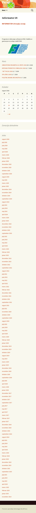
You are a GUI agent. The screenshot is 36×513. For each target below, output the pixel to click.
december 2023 (6, 224)
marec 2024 (5, 218)
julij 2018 (4, 381)
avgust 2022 (5, 271)
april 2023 (5, 246)
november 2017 (6, 396)
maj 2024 (4, 211)
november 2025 (6, 167)
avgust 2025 (5, 177)
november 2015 (6, 465)
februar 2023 (6, 252)
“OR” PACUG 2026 (7, 71)
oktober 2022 (6, 265)
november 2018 (6, 371)
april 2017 (5, 412)
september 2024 (7, 199)
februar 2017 (6, 418)
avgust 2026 (5, 139)
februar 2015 (6, 490)
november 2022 (6, 261)
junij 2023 (4, 239)
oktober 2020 (6, 315)
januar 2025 (5, 186)
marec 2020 (5, 337)
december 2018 (6, 368)
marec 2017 (5, 415)
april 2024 (5, 214)
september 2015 (7, 472)
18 (9, 105)
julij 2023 (4, 236)
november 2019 (6, 349)
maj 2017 (4, 409)
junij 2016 (4, 443)
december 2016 (6, 424)
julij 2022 (4, 274)
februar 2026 (6, 158)
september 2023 (7, 233)
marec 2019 (5, 362)
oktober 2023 (6, 230)
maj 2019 (4, 359)
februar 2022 (6, 290)
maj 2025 (4, 180)
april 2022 (5, 283)
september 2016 (7, 434)
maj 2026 (4, 149)
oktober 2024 (6, 196)
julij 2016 (4, 440)
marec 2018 (5, 387)
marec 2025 (5, 183)
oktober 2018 (6, 374)
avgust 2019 (5, 356)
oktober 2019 (6, 352)
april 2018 (5, 384)
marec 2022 (5, 287)
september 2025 (7, 174)
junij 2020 (4, 327)
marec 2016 (5, 453)
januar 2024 (5, 221)
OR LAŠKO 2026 (6, 74)
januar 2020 (5, 343)
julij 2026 (4, 142)
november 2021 (6, 296)
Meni (3, 10)
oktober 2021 (6, 299)
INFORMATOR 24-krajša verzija (13, 24)
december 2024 (6, 189)
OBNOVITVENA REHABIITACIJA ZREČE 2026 (14, 65)
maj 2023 (4, 243)
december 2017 (6, 393)
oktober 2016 (6, 431)
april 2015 (5, 484)
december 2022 (6, 258)
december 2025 (6, 164)
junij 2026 (4, 145)
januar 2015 (5, 493)
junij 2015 (4, 478)
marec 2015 (5, 487)
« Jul (9, 114)
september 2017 (7, 403)
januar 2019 (5, 365)
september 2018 (7, 377)
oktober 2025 (6, 170)
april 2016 (5, 450)
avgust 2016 (5, 437)
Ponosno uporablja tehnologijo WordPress (14, 509)
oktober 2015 (6, 468)
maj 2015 (4, 481)
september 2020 (7, 318)
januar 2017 (5, 421)
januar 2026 (5, 161)
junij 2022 (4, 277)
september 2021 (7, 302)
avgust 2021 (5, 305)
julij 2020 (4, 324)
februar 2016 (6, 456)
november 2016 (6, 428)
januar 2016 (5, 459)
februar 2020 (6, 340)
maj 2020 (4, 330)
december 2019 (6, 346)
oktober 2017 (6, 399)
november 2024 (6, 192)
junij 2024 (4, 208)
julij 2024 (4, 205)
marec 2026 (5, 155)
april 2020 (5, 334)
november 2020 (6, 312)
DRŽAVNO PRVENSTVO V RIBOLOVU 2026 (13, 68)
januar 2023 (5, 255)
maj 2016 (4, 446)
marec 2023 (5, 249)
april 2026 (5, 152)
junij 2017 (4, 406)
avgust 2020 (5, 321)
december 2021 (6, 293)
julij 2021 (4, 308)
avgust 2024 (5, 202)
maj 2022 (4, 280)
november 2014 (6, 497)
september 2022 (7, 268)
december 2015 (6, 462)
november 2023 (6, 227)
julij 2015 (4, 475)
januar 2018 (5, 390)
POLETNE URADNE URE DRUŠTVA (11, 78)
